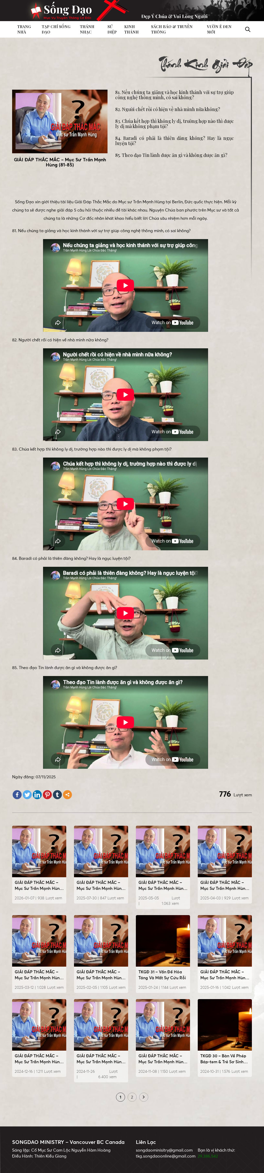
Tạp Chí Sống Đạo (56, 29)
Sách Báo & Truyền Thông (172, 29)
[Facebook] (17, 794)
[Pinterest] (47, 794)
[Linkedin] (37, 794)
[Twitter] (27, 794)
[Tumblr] (57, 794)
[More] (67, 794)
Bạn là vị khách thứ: (216, 1150)
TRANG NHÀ (24, 29)
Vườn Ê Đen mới (219, 29)
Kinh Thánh (131, 29)
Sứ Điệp (112, 29)
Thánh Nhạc (87, 29)
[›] (144, 1097)
